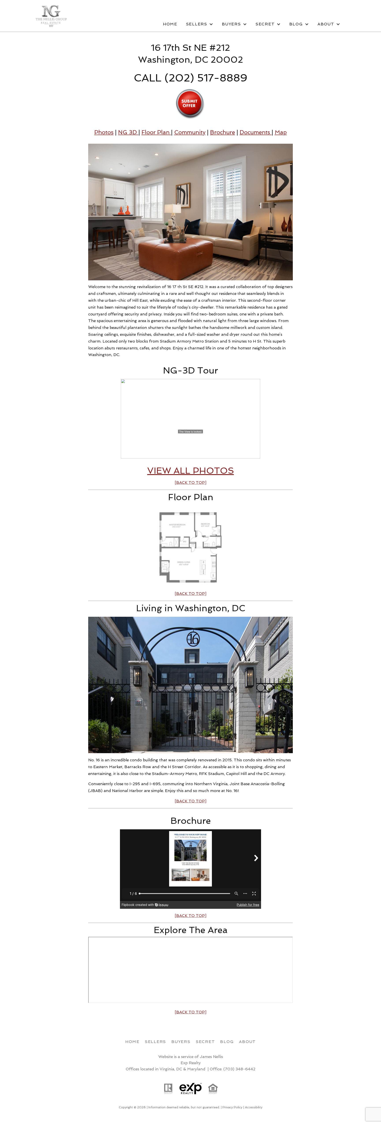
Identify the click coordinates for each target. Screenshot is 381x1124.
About (247, 1041)
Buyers (180, 1041)
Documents (256, 132)
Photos (104, 132)
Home (170, 24)
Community (189, 132)
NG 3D (128, 132)
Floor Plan (156, 132)
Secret (205, 1041)
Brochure (222, 132)
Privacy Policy (232, 1107)
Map (281, 132)
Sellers (155, 1041)
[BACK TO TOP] (190, 915)
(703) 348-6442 (239, 1069)
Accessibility (253, 1107)
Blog (227, 1041)
